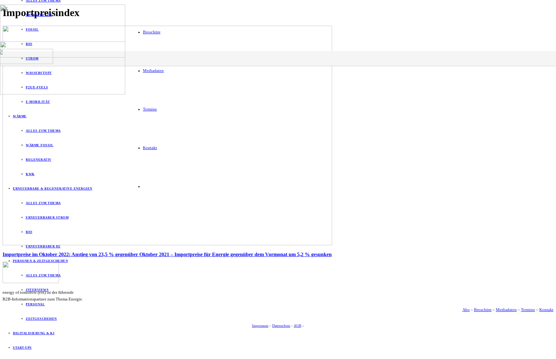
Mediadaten (506, 310)
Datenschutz (281, 326)
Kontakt (546, 310)
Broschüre (483, 310)
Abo (466, 310)
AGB (297, 326)
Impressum (260, 326)
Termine (528, 310)
